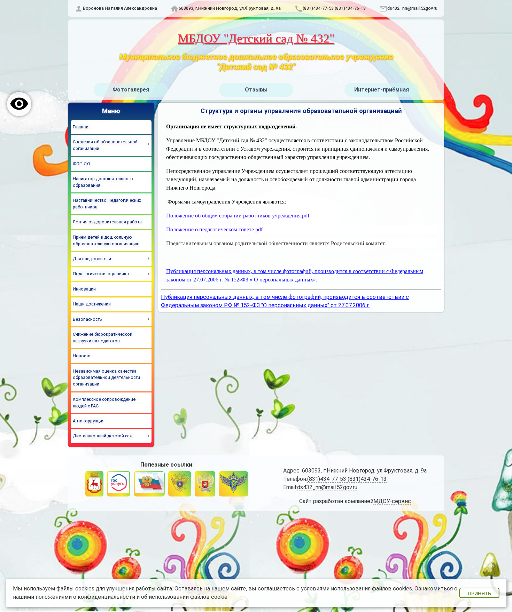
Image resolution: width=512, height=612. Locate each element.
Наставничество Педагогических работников (107, 203)
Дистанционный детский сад (102, 435)
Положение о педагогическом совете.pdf (214, 229)
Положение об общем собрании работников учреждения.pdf (237, 215)
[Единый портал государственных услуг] (118, 483)
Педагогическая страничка (101, 273)
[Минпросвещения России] (205, 483)
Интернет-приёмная (381, 89)
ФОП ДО (81, 163)
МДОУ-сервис (392, 501)
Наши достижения (92, 304)
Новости (82, 355)
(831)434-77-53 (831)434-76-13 (334, 8)
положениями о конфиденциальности (85, 597)
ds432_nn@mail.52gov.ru (412, 8)
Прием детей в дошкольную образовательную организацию (106, 240)
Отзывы (256, 89)
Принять (479, 593)
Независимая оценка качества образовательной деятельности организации (106, 377)
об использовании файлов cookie (184, 597)
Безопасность (87, 319)
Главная (81, 126)
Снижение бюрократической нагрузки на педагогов (102, 337)
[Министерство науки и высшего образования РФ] (179, 483)
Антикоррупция (88, 420)
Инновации (84, 289)
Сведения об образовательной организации (105, 145)
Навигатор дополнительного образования (103, 182)
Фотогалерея (131, 89)
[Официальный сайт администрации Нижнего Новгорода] (94, 483)
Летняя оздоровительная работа (107, 221)
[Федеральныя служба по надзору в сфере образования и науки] (233, 483)
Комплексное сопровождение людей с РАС (104, 402)
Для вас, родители (92, 258)
